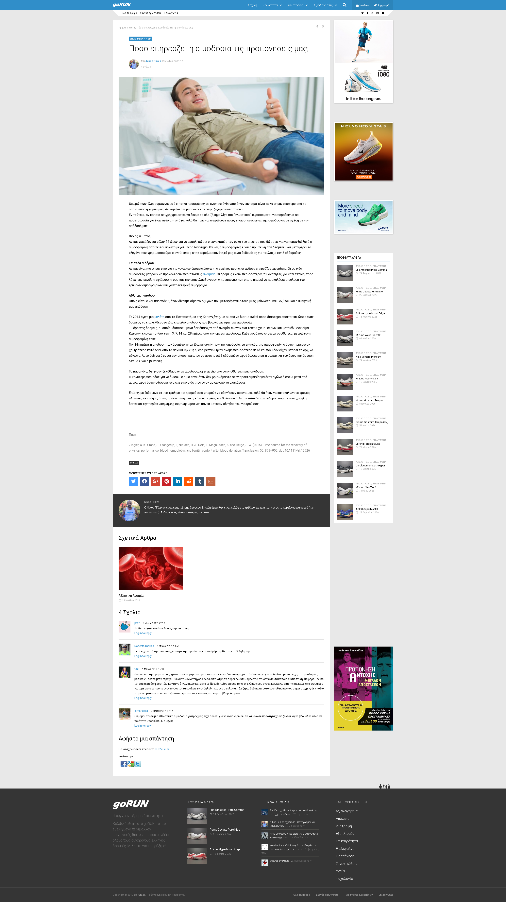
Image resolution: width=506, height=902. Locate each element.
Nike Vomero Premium (368, 356)
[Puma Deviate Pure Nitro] (345, 302)
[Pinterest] (166, 481)
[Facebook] (144, 481)
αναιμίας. (210, 274)
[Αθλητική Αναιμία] (151, 589)
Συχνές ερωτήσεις (150, 13)
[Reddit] (188, 481)
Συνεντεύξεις (347, 863)
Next (395, 97)
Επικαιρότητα (347, 841)
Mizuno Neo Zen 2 (366, 487)
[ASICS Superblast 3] (345, 519)
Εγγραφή (383, 5)
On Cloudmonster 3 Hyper (370, 465)
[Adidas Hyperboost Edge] (345, 323)
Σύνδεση (365, 5)
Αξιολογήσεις (323, 5)
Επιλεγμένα (136, 39)
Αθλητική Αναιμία (131, 596)
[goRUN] (126, 6)
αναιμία (134, 462)
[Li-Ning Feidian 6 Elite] (345, 454)
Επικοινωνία (171, 13)
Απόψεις (342, 818)
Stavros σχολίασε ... (281, 860)
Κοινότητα (270, 5)
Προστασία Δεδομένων (359, 894)
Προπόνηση (345, 856)
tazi (136, 668)
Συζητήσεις (296, 5)
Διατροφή (344, 826)
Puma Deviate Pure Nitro (369, 291)
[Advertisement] (363, 586)
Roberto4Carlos (144, 646)
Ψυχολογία (344, 878)
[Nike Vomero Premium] (345, 367)
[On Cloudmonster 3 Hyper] (345, 475)
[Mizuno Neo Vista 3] (345, 388)
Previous (370, 97)
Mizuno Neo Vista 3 (367, 378)
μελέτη (159, 317)
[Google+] (155, 481)
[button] (124, 766)
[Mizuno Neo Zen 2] (345, 497)
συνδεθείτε (162, 749)
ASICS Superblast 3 (367, 509)
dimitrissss (141, 710)
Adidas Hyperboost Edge (370, 313)
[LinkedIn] (177, 481)
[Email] (210, 481)
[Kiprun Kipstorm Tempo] (345, 410)
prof (137, 623)
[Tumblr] (199, 481)
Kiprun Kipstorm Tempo (369, 400)
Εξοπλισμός (345, 833)
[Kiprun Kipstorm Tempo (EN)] (345, 432)
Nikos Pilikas (153, 61)
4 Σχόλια (146, 66)
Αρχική (252, 5)
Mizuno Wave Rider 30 (368, 335)
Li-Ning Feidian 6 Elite (368, 443)
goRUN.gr (139, 894)
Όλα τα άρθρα (129, 13)
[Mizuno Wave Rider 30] (345, 345)
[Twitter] (133, 481)
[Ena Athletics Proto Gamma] (345, 280)
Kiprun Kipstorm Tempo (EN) (372, 422)
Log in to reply (143, 633)
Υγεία (132, 27)
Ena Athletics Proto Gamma (371, 269)
